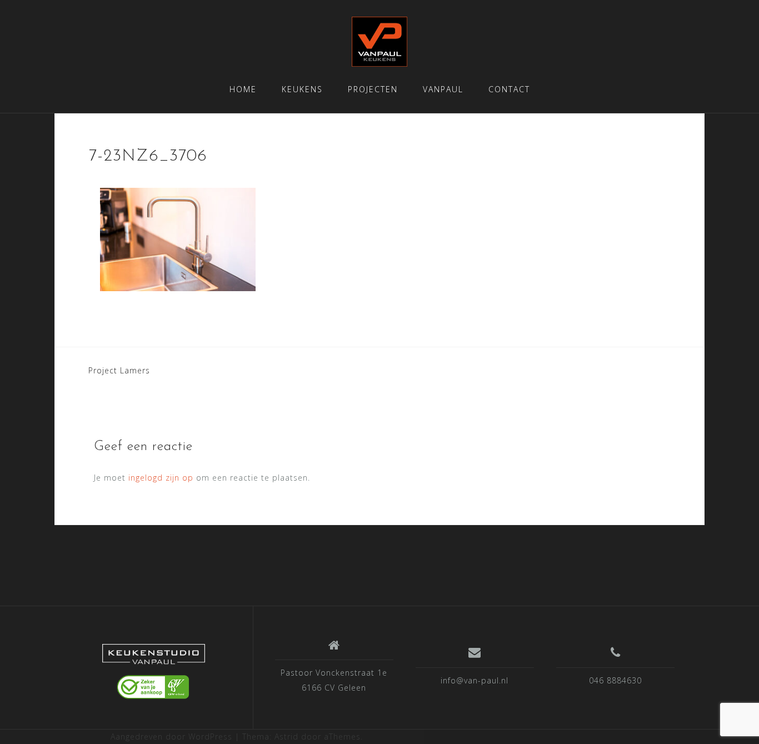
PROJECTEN (373, 89)
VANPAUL (443, 89)
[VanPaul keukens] (153, 672)
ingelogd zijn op (160, 477)
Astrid (286, 736)
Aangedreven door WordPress (171, 736)
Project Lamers (119, 370)
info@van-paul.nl (474, 680)
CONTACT (509, 89)
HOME (243, 89)
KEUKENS (302, 89)
